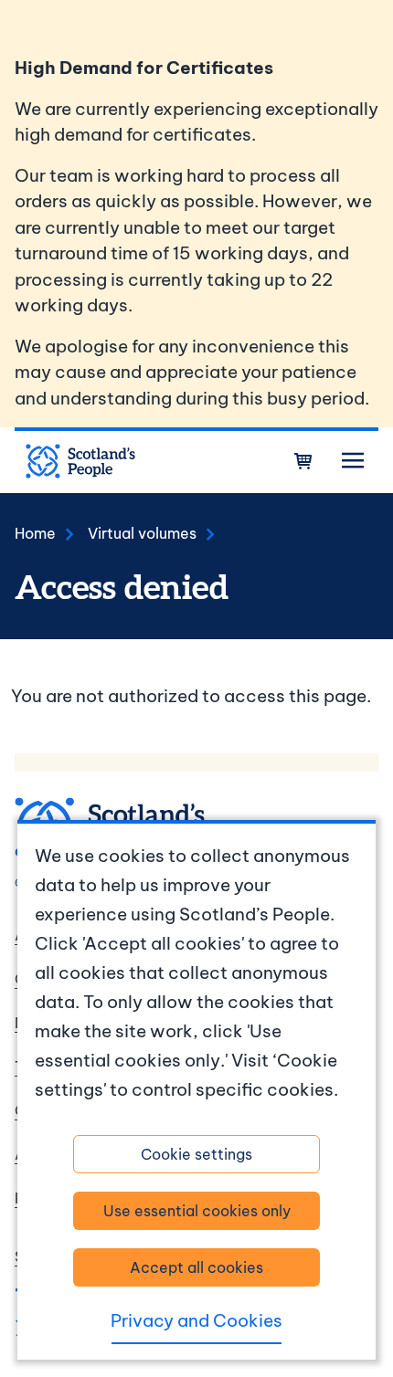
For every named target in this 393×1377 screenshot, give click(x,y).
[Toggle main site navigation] (353, 461)
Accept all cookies (196, 1267)
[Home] (80, 461)
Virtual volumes (142, 533)
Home (35, 533)
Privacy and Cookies (196, 1320)
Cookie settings (196, 1154)
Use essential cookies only (197, 1211)
